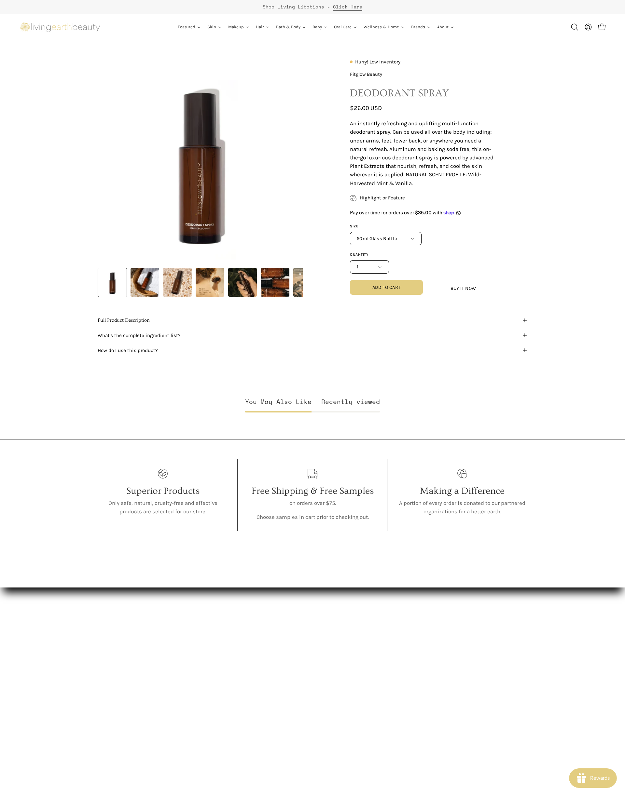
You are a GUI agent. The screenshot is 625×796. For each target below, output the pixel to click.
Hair (191, 671)
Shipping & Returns (277, 682)
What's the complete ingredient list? (139, 335)
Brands (195, 727)
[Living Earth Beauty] (60, 27)
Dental (194, 693)
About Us (109, 637)
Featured (197, 637)
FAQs (104, 705)
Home (193, 716)
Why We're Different (122, 671)
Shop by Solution (207, 738)
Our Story (109, 648)
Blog (258, 648)
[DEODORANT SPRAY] (112, 282)
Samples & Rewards (278, 671)
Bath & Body (201, 682)
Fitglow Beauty (366, 74)
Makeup (196, 659)
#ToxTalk (108, 682)
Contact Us (266, 637)
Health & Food (204, 705)
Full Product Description (124, 320)
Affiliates (264, 659)
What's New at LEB (120, 716)
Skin (191, 648)
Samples (197, 750)
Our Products (114, 659)
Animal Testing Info (122, 693)
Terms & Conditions (277, 705)
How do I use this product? (128, 350)
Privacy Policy (269, 693)
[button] (574, 27)
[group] (312, 7)
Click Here (347, 6)
